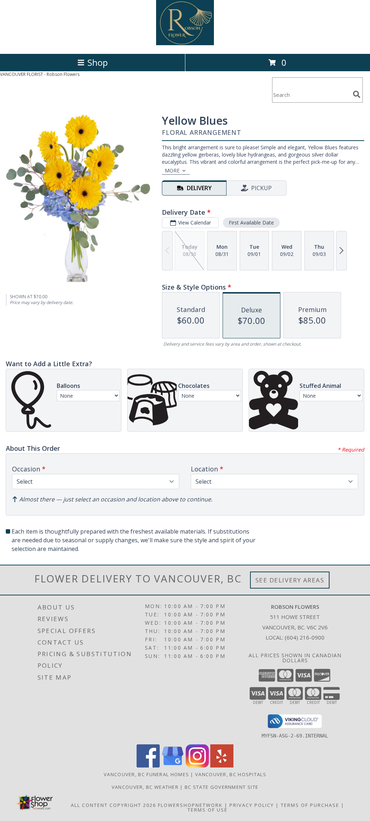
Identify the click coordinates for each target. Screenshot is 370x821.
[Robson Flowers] (185, 43)
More (172, 170)
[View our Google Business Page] (172, 765)
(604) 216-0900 (304, 637)
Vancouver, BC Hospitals (230, 774)
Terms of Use (208, 810)
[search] (356, 94)
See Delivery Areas (289, 580)
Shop (97, 62)
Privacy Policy (251, 805)
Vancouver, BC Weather (145, 787)
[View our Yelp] (221, 765)
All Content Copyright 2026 (113, 805)
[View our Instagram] (197, 765)
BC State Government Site (221, 787)
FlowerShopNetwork (190, 805)
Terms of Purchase (310, 805)
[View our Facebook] (148, 765)
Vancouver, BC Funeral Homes (146, 774)
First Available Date (251, 222)
